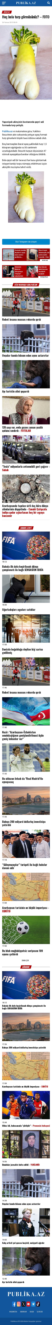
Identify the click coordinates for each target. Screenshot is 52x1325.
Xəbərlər (23, 1311)
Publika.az (7, 131)
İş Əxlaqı (40, 1311)
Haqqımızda (13, 1311)
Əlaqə (32, 1311)
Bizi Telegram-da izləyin (26, 242)
